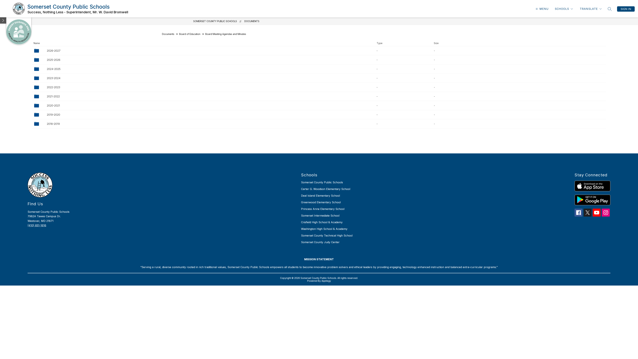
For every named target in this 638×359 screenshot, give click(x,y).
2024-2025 (53, 69)
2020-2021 (53, 105)
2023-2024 (53, 78)
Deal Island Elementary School (320, 195)
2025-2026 (53, 59)
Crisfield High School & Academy (322, 222)
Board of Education (189, 34)
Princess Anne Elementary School (322, 209)
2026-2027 (53, 50)
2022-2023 (53, 87)
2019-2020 (53, 114)
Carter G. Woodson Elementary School (325, 189)
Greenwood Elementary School (321, 202)
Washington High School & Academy (324, 229)
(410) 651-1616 (37, 225)
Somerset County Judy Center (320, 242)
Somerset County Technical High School (327, 235)
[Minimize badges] (3, 20)
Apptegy (326, 280)
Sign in (626, 9)
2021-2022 (53, 96)
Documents (251, 21)
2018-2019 (53, 123)
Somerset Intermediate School (320, 215)
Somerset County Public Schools (215, 21)
